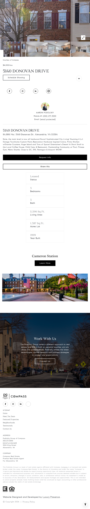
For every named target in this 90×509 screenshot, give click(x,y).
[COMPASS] (28, 404)
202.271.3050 (8, 441)
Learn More (45, 263)
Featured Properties (11, 419)
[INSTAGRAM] (22, 91)
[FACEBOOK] (9, 91)
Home (5, 413)
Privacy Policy (29, 502)
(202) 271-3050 (49, 116)
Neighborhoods (9, 423)
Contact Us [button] (45, 361)
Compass (64, 467)
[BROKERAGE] (48, 91)
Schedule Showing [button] (16, 77)
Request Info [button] (45, 157)
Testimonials (8, 426)
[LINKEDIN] (35, 91)
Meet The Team (9, 416)
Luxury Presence (51, 497)
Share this (45, 166)
